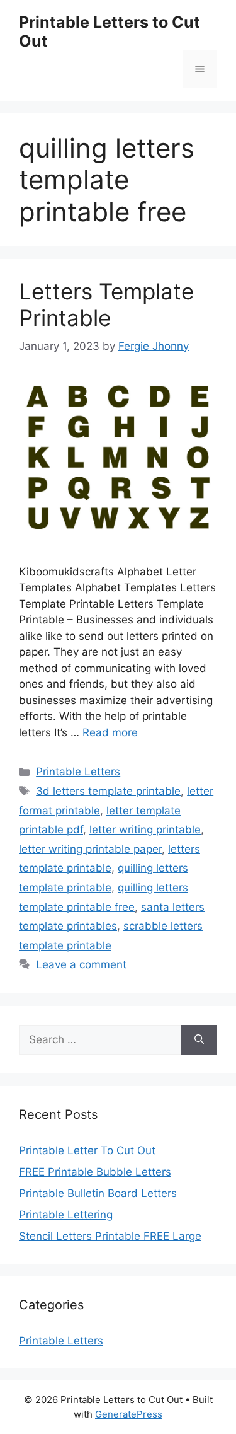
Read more (110, 732)
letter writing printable (145, 829)
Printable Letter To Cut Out (87, 1150)
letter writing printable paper (90, 849)
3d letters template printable (108, 791)
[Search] (199, 1040)
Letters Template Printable (106, 304)
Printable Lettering (66, 1214)
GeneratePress (128, 1414)
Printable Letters (78, 771)
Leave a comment (81, 964)
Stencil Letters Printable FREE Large (110, 1236)
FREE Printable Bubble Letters (95, 1171)
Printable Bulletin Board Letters (98, 1193)
